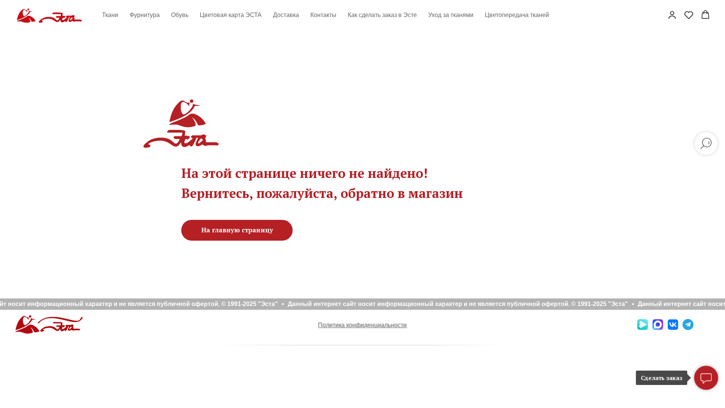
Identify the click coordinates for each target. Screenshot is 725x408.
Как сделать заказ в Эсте (382, 15)
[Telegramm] (688, 328)
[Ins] (703, 328)
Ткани (110, 15)
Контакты (323, 15)
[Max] (657, 328)
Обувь (179, 15)
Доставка (286, 15)
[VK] (673, 328)
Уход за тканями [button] (451, 15)
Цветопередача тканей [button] (517, 15)
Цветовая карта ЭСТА (231, 15)
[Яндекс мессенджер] (642, 328)
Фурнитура (145, 15)
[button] (672, 14)
